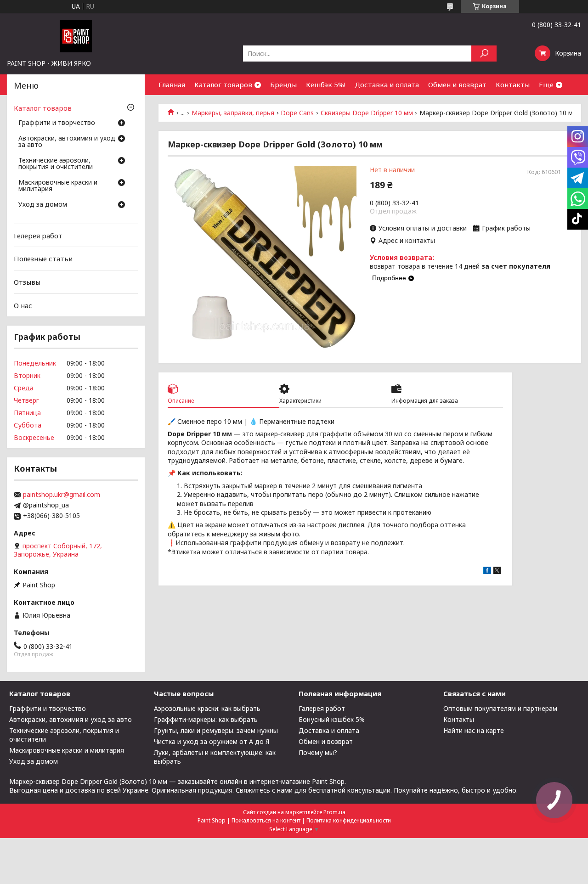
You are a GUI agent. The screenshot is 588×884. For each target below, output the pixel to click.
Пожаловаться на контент (266, 820)
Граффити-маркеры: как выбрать (206, 719)
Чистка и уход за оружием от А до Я (211, 741)
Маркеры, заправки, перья (233, 113)
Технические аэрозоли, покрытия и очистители (55, 164)
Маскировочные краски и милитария (57, 186)
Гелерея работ (38, 235)
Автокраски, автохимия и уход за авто (66, 142)
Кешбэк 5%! (325, 84)
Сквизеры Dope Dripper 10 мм (367, 113)
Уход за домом (42, 204)
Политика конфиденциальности (348, 820)
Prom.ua (334, 812)
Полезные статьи (43, 258)
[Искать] (484, 53)
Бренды (283, 84)
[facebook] (487, 571)
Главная (171, 84)
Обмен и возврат (457, 84)
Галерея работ (322, 708)
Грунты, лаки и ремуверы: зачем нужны (216, 730)
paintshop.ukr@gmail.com (61, 494)
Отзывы (27, 282)
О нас (23, 305)
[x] (497, 571)
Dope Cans (297, 113)
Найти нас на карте (473, 730)
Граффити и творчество (56, 123)
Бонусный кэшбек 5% (332, 719)
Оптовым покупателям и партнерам (500, 708)
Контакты (513, 84)
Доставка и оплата (387, 84)
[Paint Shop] (76, 36)
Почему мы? (318, 752)
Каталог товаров (223, 84)
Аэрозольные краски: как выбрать (207, 708)
